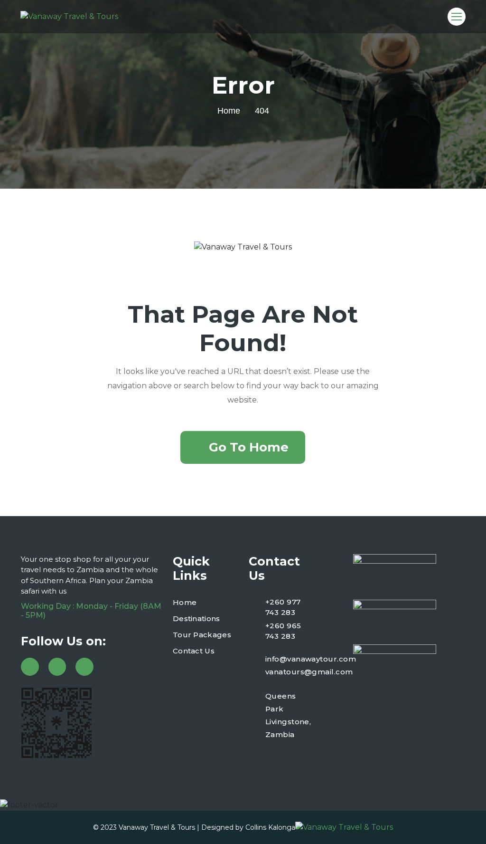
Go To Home (249, 447)
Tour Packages (202, 634)
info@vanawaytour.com (310, 658)
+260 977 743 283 (283, 607)
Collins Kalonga (270, 827)
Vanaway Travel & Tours (157, 827)
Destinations (196, 618)
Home (228, 110)
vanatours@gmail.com (309, 671)
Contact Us (194, 650)
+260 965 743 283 (283, 631)
